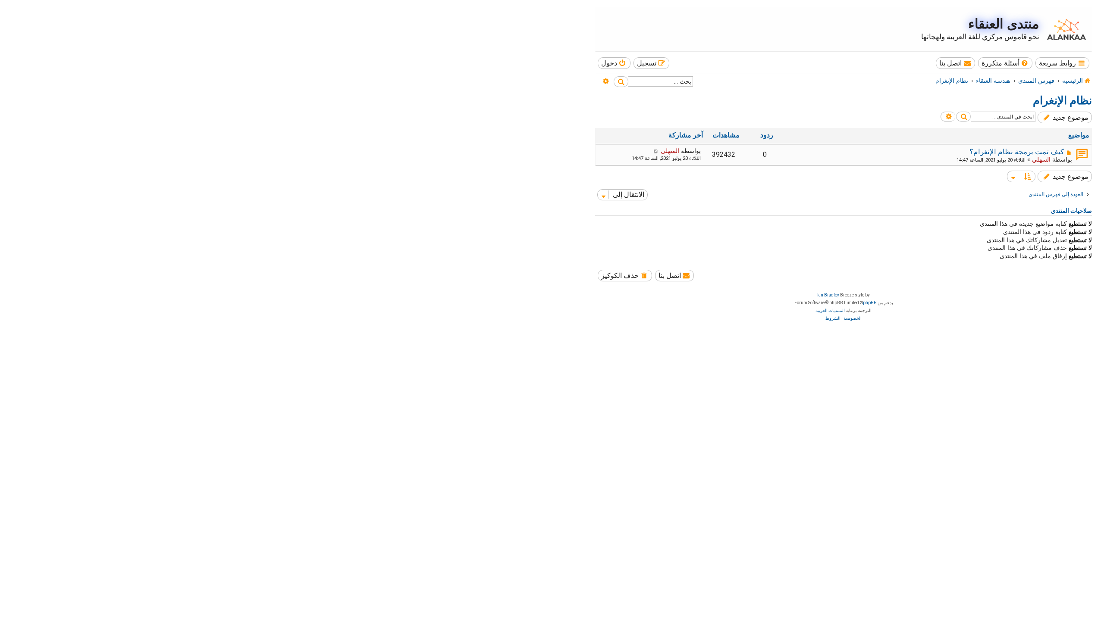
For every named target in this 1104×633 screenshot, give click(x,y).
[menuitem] (1005, 63)
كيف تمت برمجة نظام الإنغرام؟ (1016, 151)
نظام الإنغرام (1062, 100)
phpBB (870, 302)
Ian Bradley (828, 295)
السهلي (1041, 159)
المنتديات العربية (830, 310)
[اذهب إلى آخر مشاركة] (655, 150)
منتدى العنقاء (1003, 24)
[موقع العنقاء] (1064, 29)
